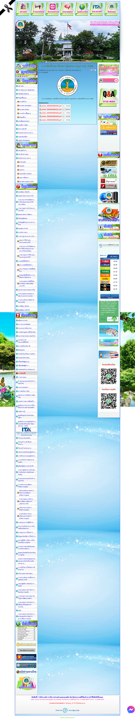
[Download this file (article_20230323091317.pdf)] (40, 109)
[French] (25, 76)
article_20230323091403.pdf (51, 116)
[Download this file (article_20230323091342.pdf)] (40, 113)
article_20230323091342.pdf (51, 113)
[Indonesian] (29, 76)
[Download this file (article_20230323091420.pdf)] (40, 120)
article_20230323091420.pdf (51, 120)
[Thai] (16, 76)
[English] (22, 76)
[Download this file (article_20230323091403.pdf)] (40, 116)
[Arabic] (18, 76)
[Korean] (33, 76)
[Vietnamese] (35, 76)
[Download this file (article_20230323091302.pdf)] (40, 106)
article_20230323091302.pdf (51, 106)
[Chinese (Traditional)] (20, 76)
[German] (27, 76)
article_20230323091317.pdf (51, 109)
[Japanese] (31, 76)
